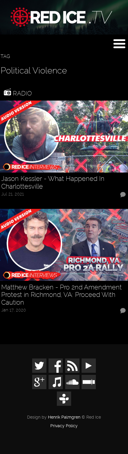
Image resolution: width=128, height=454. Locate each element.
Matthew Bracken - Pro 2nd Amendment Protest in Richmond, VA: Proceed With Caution (61, 295)
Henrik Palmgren (64, 417)
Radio (21, 93)
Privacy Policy (64, 426)
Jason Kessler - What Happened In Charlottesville (52, 182)
